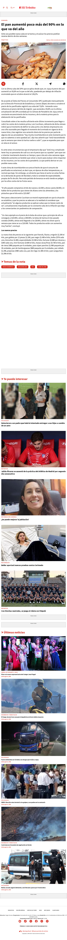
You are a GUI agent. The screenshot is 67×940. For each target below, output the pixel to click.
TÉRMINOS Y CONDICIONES (26, 926)
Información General (9, 517)
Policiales (5, 420)
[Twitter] (30, 921)
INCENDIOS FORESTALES (9, 715)
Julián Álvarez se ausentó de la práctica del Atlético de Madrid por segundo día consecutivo (33, 472)
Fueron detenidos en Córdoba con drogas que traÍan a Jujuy (20, 760)
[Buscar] (7, 8)
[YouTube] (20, 921)
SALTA (40, 910)
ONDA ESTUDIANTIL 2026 (9, 672)
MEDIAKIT (43, 926)
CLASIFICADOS (55, 910)
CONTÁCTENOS (37, 926)
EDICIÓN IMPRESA (20, 910)
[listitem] (13, 8)
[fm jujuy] (49, 8)
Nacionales (5, 562)
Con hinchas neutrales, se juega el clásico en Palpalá (23, 611)
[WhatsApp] (41, 921)
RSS (46, 926)
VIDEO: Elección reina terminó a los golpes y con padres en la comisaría (23, 802)
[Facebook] (36, 921)
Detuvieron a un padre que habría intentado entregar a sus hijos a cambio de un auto (33, 424)
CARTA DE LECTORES (32, 910)
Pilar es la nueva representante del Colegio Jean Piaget (18, 674)
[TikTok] (25, 921)
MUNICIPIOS (11, 910)
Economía (4, 20)
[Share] (3, 84)
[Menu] (4, 8)
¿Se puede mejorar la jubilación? (15, 519)
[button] (23, 83)
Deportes (4, 469)
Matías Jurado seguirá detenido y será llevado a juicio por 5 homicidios (23, 888)
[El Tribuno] (27, 8)
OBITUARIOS (47, 910)
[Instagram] (47, 921)
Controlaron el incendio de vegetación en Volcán (16, 845)
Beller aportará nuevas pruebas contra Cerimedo (22, 565)
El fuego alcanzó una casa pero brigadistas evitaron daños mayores (22, 717)
